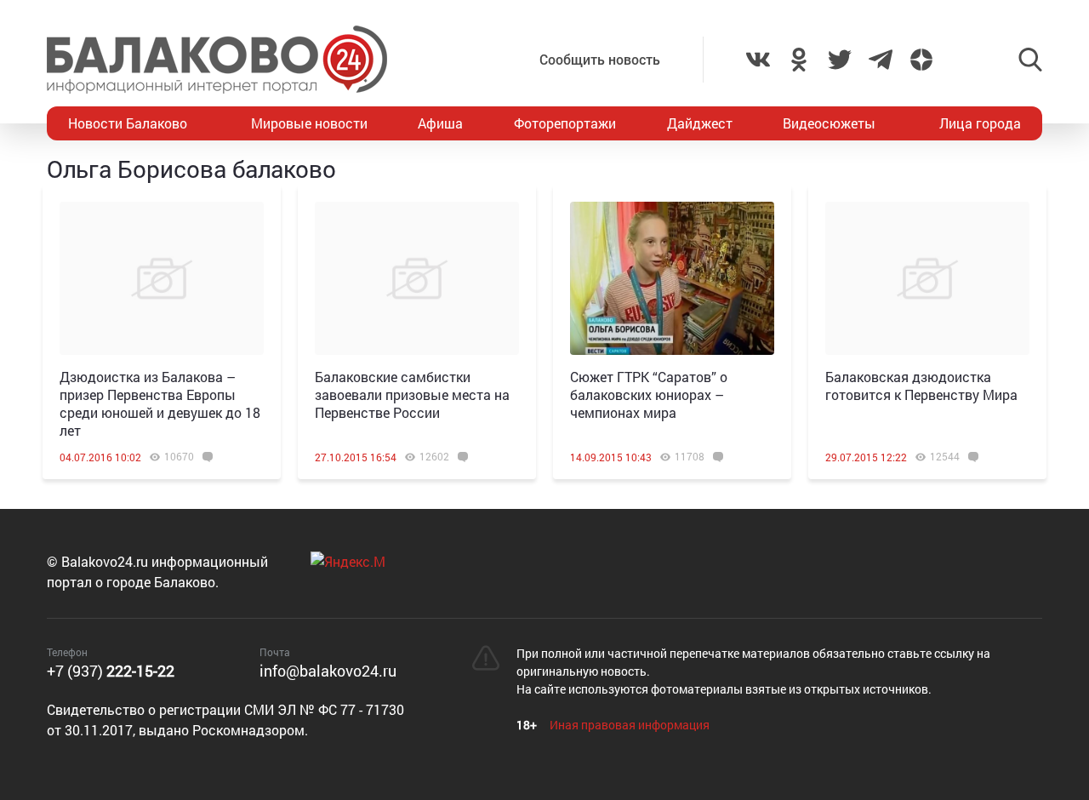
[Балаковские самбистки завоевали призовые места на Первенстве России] (417, 278)
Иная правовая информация (630, 725)
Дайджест (700, 123)
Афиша (440, 123)
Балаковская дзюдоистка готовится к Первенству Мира (921, 385)
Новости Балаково (127, 123)
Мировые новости (309, 123)
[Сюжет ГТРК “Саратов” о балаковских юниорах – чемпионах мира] (672, 278)
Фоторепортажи (565, 123)
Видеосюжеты (829, 123)
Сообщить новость (599, 59)
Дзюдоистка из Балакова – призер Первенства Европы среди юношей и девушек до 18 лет (160, 403)
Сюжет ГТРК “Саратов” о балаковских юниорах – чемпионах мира (648, 394)
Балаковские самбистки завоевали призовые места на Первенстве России (412, 394)
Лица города (980, 123)
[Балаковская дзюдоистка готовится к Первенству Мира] (927, 278)
